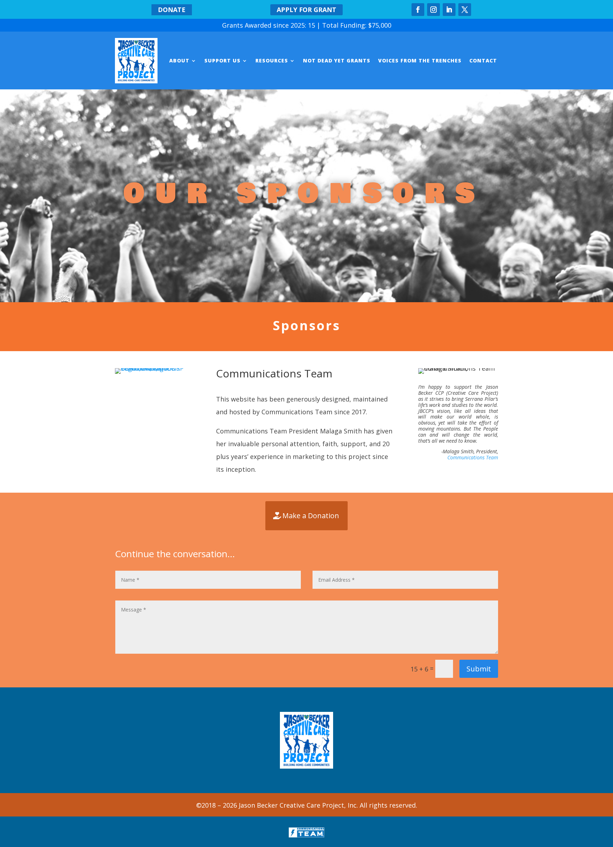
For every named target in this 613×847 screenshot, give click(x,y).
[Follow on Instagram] (433, 9)
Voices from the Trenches (420, 60)
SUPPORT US (222, 60)
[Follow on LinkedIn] (449, 9)
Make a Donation (310, 515)
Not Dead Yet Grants (336, 60)
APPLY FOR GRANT (306, 9)
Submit (478, 669)
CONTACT (483, 60)
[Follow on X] (464, 9)
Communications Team (472, 457)
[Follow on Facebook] (418, 9)
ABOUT (179, 60)
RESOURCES (271, 60)
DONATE (172, 9)
